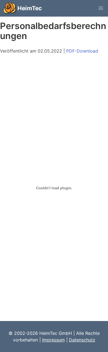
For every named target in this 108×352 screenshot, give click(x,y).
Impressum (53, 340)
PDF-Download (82, 51)
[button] (101, 8)
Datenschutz (82, 340)
